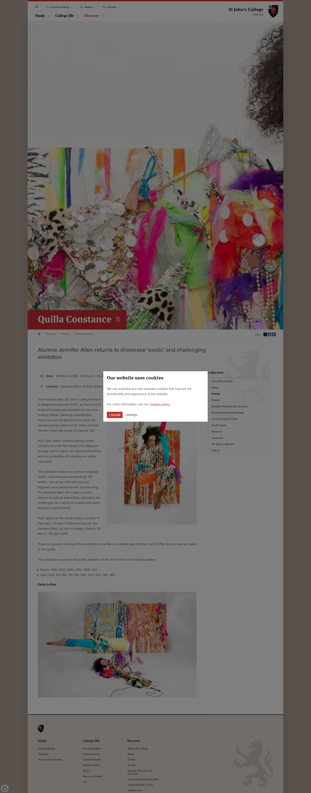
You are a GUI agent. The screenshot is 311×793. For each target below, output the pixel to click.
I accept (114, 415)
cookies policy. (160, 404)
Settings (131, 415)
